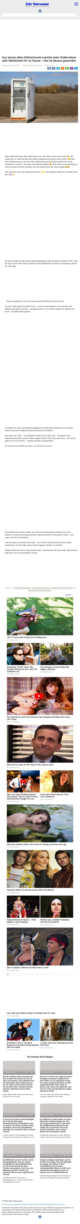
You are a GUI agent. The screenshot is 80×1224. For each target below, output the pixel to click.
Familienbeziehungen (22, 588)
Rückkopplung (46, 1204)
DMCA (37, 1204)
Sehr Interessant (37, 4)
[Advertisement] (40, 36)
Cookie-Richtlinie (27, 1204)
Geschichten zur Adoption (62, 588)
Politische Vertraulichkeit (11, 1204)
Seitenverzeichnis (58, 1204)
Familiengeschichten (41, 588)
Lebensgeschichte (35, 65)
